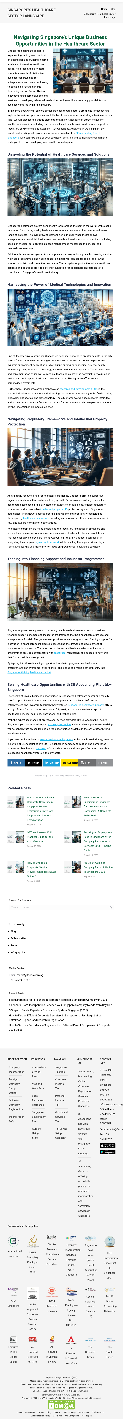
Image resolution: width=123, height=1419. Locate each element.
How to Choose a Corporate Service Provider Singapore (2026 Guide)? (41, 869)
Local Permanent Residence (38, 1100)
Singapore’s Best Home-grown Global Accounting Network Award (90, 1262)
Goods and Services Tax (61, 1117)
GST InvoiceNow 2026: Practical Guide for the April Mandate (40, 837)
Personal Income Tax (60, 1100)
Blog (13, 931)
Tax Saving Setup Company (61, 1133)
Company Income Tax (60, 1084)
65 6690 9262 (22, 980)
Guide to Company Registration (16, 1105)
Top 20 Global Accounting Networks (110, 1304)
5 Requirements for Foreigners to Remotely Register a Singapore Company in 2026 (58, 999)
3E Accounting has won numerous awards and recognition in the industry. (84, 1133)
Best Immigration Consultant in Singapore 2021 (111, 1265)
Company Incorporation (16, 1069)
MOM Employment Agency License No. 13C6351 (72, 1313)
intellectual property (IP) (54, 509)
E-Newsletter (18, 938)
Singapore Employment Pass (39, 1117)
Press (14, 945)
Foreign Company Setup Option (14, 1086)
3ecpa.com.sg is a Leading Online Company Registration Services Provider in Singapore (86, 1088)
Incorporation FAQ (16, 1119)
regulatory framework (47, 542)
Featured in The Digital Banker (13, 1354)
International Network (15, 1254)
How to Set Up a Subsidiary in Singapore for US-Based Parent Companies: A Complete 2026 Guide (97, 806)
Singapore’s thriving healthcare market (29, 672)
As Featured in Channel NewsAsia (71, 1356)
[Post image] (16, 802)
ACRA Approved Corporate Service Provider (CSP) (32, 1317)
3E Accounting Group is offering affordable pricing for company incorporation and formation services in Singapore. (85, 1188)
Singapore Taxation (61, 1069)
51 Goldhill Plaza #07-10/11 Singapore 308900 (106, 1079)
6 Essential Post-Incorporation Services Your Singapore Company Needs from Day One (60, 1005)
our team (41, 748)
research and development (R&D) (79, 388)
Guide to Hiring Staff (37, 1133)
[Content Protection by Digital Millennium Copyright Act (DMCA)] (61, 1409)
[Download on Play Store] (108, 1152)
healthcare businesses (36, 518)
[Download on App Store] (108, 1145)
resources (60, 652)
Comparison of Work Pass (39, 1072)
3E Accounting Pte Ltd (52, 1398)
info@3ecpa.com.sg (111, 1104)
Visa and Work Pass (38, 1086)
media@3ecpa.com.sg (30, 975)
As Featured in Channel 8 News (52, 1354)
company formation (59, 724)
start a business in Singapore (56, 739)
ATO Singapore (13, 1303)
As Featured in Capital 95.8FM (32, 1354)
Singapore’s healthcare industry (86, 704)
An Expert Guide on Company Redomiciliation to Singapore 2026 (98, 867)
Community (16, 924)
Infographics (18, 952)
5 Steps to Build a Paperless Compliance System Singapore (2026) (48, 1010)
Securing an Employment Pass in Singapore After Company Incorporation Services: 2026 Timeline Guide (98, 841)
